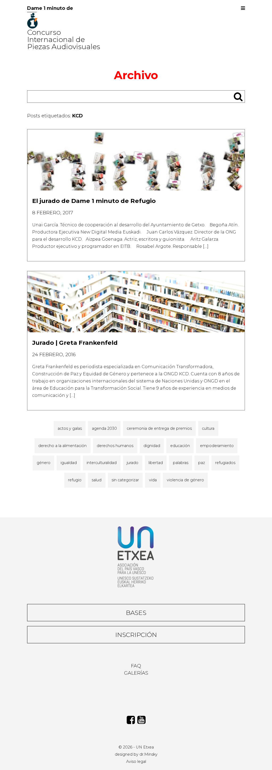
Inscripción (136, 635)
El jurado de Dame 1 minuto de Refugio (94, 201)
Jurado (132, 462)
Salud (96, 480)
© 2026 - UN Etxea (136, 747)
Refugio (75, 480)
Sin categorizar (125, 480)
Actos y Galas (70, 428)
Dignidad (151, 445)
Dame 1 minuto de (50, 8)
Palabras (180, 462)
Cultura (208, 428)
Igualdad (69, 462)
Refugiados (225, 462)
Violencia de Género (185, 480)
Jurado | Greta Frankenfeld (75, 342)
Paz (201, 462)
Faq (136, 666)
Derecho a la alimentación (62, 445)
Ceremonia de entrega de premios (159, 428)
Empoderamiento (217, 445)
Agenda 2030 (104, 428)
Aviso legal (136, 761)
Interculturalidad (102, 462)
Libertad (155, 462)
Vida (153, 480)
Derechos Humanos (115, 445)
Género (43, 462)
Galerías (136, 673)
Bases (136, 612)
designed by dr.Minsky (136, 754)
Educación (180, 445)
